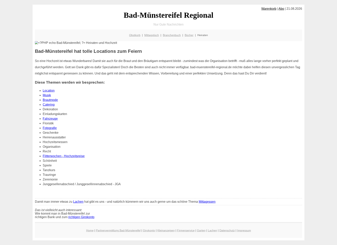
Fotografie (50, 128)
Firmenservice (186, 230)
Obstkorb (134, 35)
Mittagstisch (151, 35)
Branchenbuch (172, 35)
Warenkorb (268, 8)
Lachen (78, 201)
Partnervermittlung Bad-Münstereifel (118, 230)
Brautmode (50, 100)
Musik (47, 95)
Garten (201, 230)
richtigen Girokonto (81, 217)
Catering (49, 104)
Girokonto (149, 230)
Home (90, 230)
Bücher (189, 35)
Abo (281, 8)
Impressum (244, 230)
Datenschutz (227, 230)
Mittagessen (207, 201)
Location (49, 90)
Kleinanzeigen (166, 230)
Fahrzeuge (50, 118)
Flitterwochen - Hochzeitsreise (64, 156)
